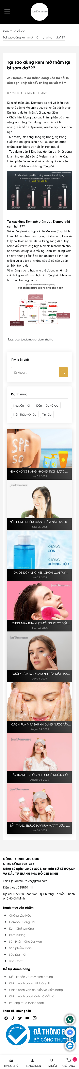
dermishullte (45, 339)
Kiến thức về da (14, 31)
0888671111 (25, 887)
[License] (39, 1035)
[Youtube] (27, 1017)
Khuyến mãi (21, 405)
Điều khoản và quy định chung (31, 976)
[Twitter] (20, 1017)
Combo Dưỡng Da (22, 922)
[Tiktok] (13, 1017)
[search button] (63, 372)
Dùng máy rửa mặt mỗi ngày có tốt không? (39, 623)
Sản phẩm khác (20, 948)
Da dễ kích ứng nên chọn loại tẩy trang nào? (39, 572)
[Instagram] (34, 1017)
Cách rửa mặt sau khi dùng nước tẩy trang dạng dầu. (39, 724)
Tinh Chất (15, 961)
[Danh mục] (7, 12)
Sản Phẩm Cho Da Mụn (25, 941)
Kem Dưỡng (17, 935)
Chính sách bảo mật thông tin (30, 983)
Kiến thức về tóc (24, 414)
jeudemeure (28, 339)
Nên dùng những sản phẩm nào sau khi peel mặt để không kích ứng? (39, 522)
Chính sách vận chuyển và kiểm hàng (36, 989)
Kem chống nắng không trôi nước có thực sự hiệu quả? (40, 471)
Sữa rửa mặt (17, 954)
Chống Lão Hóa (20, 915)
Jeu (17, 339)
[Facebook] (6, 1017)
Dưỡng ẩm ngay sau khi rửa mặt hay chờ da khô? (39, 674)
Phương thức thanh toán (26, 1002)
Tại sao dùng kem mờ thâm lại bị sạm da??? (34, 37)
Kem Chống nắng (21, 928)
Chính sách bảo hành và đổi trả (31, 996)
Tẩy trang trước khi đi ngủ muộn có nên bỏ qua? (39, 775)
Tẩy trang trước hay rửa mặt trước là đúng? (39, 825)
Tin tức (46, 414)
